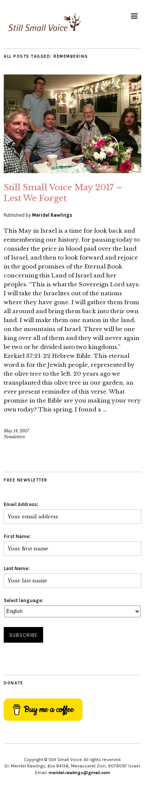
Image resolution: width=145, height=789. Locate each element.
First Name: (17, 536)
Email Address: (21, 504)
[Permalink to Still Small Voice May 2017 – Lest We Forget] (72, 171)
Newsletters (14, 436)
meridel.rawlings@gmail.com (79, 772)
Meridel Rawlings (52, 215)
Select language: (23, 600)
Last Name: (16, 568)
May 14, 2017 (16, 430)
